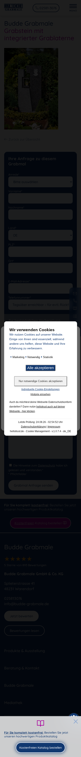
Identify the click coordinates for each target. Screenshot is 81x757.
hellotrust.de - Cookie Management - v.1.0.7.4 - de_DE (40, 431)
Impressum (54, 426)
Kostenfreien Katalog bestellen (40, 747)
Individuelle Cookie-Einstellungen (40, 389)
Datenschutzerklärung (33, 426)
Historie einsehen (40, 394)
